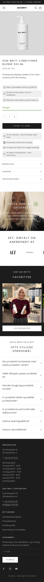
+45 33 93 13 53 (11, 457)
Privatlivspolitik (8, 525)
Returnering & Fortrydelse (13, 529)
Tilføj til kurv (22, 126)
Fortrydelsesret (9, 521)
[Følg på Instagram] (10, 569)
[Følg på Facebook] (3, 569)
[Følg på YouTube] (16, 569)
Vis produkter (22, 328)
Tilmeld (10, 559)
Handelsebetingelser (11, 517)
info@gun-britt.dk (10, 504)
